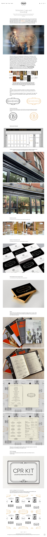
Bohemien (23, 20)
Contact (12, 3)
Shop (9, 3)
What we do (3, 3)
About (7, 3)
